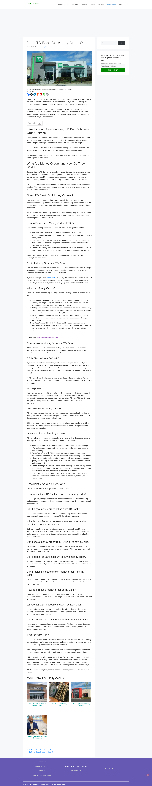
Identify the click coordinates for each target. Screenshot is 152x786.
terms (42, 770)
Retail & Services (111, 4)
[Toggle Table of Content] (39, 123)
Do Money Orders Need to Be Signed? (41, 752)
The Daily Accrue (33, 4)
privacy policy (42, 766)
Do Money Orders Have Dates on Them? (41, 750)
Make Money (75, 4)
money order (51, 278)
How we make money (42, 775)
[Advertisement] (76, 22)
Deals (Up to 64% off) (63, 4)
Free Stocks (101, 4)
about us (42, 762)
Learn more (69, 89)
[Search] (121, 43)
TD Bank (30, 148)
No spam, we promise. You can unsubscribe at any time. (111, 63)
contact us (76, 771)
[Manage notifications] (147, 775)
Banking (93, 4)
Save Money (84, 4)
